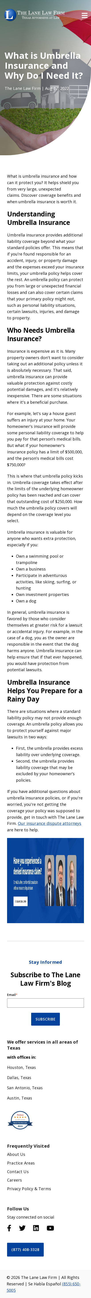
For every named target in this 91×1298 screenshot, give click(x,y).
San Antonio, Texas (25, 1087)
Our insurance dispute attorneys (50, 823)
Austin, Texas (19, 1098)
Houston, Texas (21, 1067)
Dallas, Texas (19, 1077)
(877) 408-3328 (25, 1249)
